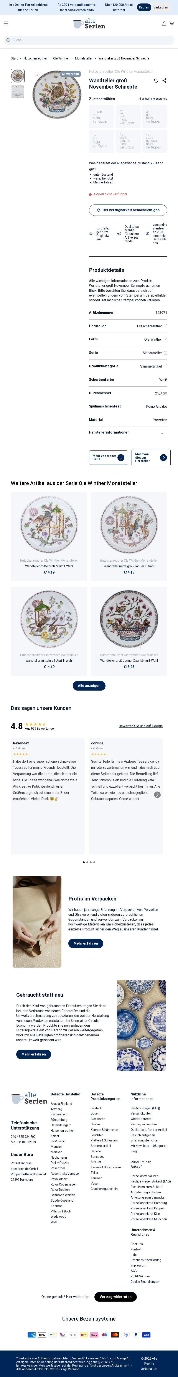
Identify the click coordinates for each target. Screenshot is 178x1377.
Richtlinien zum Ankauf (147, 1187)
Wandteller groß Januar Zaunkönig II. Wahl (129, 660)
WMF (54, 1222)
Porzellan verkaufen (144, 1176)
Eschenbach (59, 1114)
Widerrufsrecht (141, 1119)
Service (96, 1151)
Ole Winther (61, 58)
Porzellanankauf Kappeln (148, 1208)
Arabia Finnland (61, 1103)
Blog (134, 1151)
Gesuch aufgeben (143, 1135)
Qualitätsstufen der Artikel (149, 1129)
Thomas (56, 1206)
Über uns (137, 1244)
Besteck (96, 1108)
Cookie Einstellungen (145, 1281)
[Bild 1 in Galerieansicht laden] (17, 76)
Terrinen (96, 1178)
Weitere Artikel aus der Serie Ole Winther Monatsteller (74, 483)
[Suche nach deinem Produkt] (8, 40)
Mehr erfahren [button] (103, 182)
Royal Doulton (60, 1189)
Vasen (95, 1183)
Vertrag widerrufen (144, 1124)
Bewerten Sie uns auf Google (141, 726)
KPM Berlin (58, 1141)
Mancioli (56, 1146)
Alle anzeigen (89, 686)
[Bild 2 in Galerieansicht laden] (17, 92)
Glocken (96, 1124)
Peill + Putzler (60, 1162)
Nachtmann (59, 1157)
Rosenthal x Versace (65, 1173)
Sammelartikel (151, 366)
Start (14, 58)
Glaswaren (98, 1119)
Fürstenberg (59, 1119)
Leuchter (97, 1135)
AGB (134, 1271)
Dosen (95, 1113)
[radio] (101, 117)
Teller (94, 1172)
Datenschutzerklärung (146, 1260)
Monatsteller (83, 58)
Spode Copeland (62, 1200)
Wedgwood (58, 1216)
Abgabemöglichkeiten (146, 1192)
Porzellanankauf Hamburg (149, 1203)
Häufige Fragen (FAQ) (145, 1108)
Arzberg (56, 1109)
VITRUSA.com (140, 1276)
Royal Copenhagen (64, 1184)
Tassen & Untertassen (106, 1167)
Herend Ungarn (61, 1125)
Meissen (56, 1152)
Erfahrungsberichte (144, 1140)
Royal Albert (59, 1179)
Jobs (134, 1255)
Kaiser (55, 1136)
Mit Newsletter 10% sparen (149, 1146)
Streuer (96, 1162)
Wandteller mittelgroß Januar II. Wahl (129, 566)
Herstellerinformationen (109, 432)
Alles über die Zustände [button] (152, 98)
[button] (5, 23)
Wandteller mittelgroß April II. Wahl (49, 660)
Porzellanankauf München (149, 1219)
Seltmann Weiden (63, 1195)
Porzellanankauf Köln (145, 1213)
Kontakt (136, 1249)
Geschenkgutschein (104, 1189)
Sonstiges (97, 1156)
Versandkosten (141, 1113)
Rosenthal (58, 1168)
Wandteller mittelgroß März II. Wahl (49, 566)
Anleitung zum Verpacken (148, 1197)
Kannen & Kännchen (104, 1129)
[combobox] (89, 40)
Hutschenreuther (35, 58)
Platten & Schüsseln (104, 1140)
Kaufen (144, 7)
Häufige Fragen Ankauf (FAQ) (151, 1181)
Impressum (138, 1265)
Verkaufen (160, 7)
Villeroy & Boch (61, 1211)
